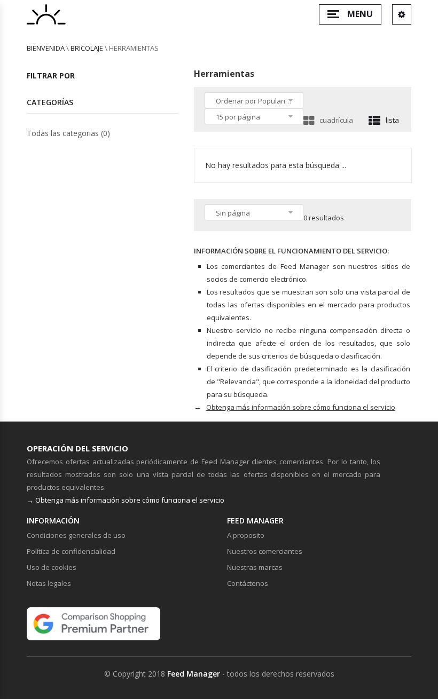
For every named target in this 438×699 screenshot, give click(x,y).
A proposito (245, 535)
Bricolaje (87, 48)
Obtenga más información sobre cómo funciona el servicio (300, 407)
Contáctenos (247, 583)
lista (392, 120)
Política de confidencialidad (71, 551)
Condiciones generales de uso (76, 535)
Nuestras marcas (255, 567)
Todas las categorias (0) (68, 133)
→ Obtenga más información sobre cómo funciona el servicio (125, 500)
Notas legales (49, 583)
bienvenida (46, 48)
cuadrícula (336, 120)
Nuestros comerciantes (264, 551)
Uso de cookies (51, 567)
